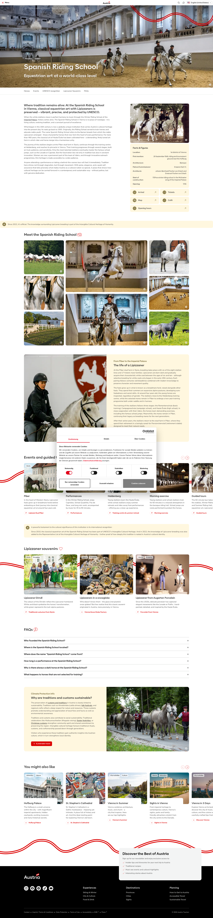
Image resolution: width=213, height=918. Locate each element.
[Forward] (187, 458)
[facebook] (32, 888)
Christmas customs (39, 723)
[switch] (94, 473)
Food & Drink (88, 899)
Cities (128, 896)
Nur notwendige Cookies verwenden (74, 483)
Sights (129, 899)
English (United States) (200, 3)
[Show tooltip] (210, 85)
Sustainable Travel (178, 899)
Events (36, 91)
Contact (27, 912)
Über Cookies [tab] (139, 439)
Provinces (130, 892)
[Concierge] (184, 3)
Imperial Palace (30, 120)
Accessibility (87, 912)
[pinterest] (38, 888)
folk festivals (86, 705)
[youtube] (51, 888)
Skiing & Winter (89, 892)
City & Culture (89, 896)
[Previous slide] (135, 123)
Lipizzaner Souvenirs (72, 91)
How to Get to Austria (179, 892)
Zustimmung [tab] (73, 439)
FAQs (86, 91)
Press (104, 912)
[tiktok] (45, 888)
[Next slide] (184, 123)
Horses (27, 91)
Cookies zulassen (138, 483)
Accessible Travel (177, 896)
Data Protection (61, 912)
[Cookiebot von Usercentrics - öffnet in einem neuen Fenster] (144, 431)
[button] (199, 2)
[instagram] (26, 888)
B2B (95, 912)
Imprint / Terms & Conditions (42, 912)
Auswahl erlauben (106, 483)
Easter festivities (84, 720)
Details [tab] (106, 439)
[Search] (179, 3)
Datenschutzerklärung (92, 461)
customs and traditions (57, 703)
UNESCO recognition (51, 91)
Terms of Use (75, 912)
